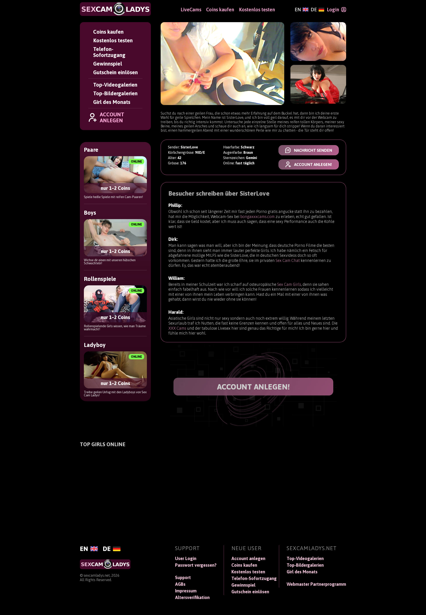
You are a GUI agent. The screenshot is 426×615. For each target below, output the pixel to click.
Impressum (186, 591)
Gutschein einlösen (115, 72)
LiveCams (191, 9)
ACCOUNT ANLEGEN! (253, 386)
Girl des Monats (111, 102)
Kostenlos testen (113, 40)
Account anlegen (248, 558)
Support (183, 577)
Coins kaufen (108, 32)
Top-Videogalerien (115, 85)
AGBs (180, 584)
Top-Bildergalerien (115, 93)
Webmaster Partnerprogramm (316, 584)
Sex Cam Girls (289, 284)
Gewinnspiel (107, 64)
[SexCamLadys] (115, 9)
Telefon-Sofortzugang (109, 52)
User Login (185, 558)
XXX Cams (177, 328)
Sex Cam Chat (288, 260)
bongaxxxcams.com (257, 216)
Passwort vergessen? (196, 565)
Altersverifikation (192, 597)
